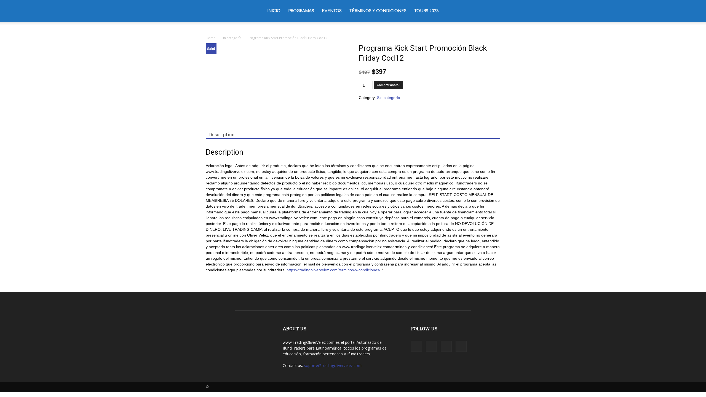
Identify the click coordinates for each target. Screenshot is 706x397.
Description (222, 134)
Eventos (332, 11)
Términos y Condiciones (378, 11)
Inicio (273, 11)
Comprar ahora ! (388, 85)
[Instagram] (477, 11)
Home (210, 38)
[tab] (222, 134)
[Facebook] (468, 11)
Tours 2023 (426, 11)
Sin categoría (231, 38)
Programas (301, 11)
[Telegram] (487, 11)
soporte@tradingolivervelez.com (333, 365)
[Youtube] (496, 11)
